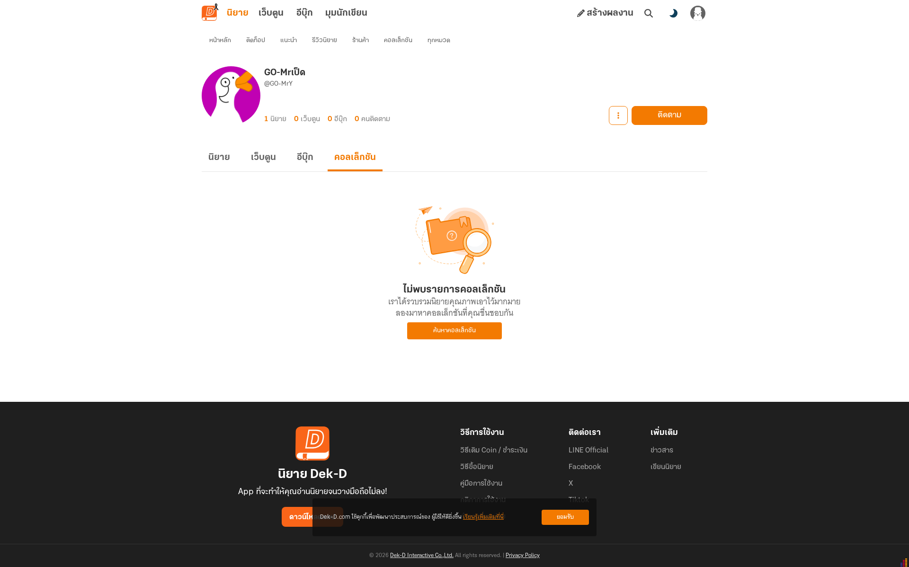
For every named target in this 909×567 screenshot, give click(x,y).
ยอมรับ (565, 517)
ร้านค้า (360, 40)
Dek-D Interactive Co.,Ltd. (422, 555)
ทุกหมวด (439, 40)
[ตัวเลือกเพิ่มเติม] (618, 115)
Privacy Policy (523, 555)
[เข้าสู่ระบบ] (697, 13)
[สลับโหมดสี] (673, 13)
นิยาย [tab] (238, 13)
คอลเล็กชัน (398, 40)
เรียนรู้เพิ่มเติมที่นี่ (483, 517)
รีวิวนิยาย (324, 40)
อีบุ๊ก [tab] (304, 13)
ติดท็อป (255, 40)
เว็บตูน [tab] (271, 13)
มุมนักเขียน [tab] (346, 13)
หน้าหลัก (220, 40)
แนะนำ (288, 40)
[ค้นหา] (648, 13)
